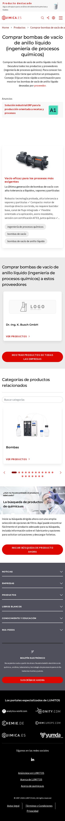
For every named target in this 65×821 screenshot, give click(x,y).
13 (22, 476)
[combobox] (32, 399)
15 (29, 476)
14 (26, 476)
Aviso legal (13, 805)
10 (46, 472)
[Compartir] (48, 18)
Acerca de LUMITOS (31, 779)
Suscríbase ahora (32, 680)
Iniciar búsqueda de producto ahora (32, 549)
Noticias (7, 571)
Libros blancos (12, 606)
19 (42, 476)
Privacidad (32, 811)
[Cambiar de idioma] (53, 18)
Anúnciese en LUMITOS (31, 773)
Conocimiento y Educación (19, 618)
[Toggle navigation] (61, 18)
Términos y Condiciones (39, 805)
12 (52, 472)
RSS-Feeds (8, 630)
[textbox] (32, 400)
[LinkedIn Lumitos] (32, 759)
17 (36, 476)
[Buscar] (42, 18)
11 (49, 472)
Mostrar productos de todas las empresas (32, 357)
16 (32, 476)
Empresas (8, 583)
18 (39, 476)
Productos (9, 595)
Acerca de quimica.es (32, 786)
